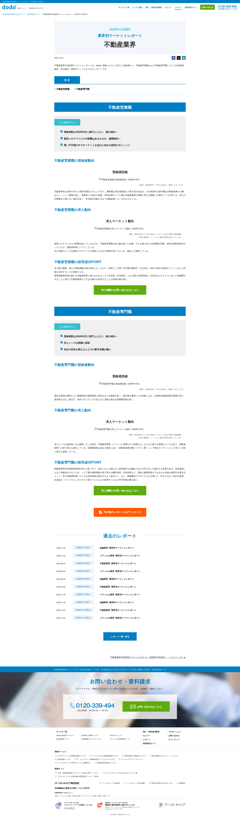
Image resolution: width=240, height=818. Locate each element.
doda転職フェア (62, 739)
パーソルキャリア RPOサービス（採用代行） (75, 763)
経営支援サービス (64, 759)
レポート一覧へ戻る (120, 636)
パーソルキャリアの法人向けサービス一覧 (121, 773)
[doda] (14, 6)
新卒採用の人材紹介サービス (135, 756)
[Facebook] (173, 57)
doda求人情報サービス (90, 735)
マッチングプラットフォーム (131, 759)
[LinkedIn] (184, 57)
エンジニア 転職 (65, 796)
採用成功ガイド (191, 7)
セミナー (168, 7)
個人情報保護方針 (69, 808)
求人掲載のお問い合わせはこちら (120, 290)
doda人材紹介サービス (65, 735)
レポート (178, 7)
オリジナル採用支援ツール (120, 739)
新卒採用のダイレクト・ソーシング (165, 756)
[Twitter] (179, 57)
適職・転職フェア (104, 796)
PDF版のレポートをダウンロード (122, 512)
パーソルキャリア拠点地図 (135, 783)
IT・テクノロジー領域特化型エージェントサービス (96, 759)
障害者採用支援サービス (107, 763)
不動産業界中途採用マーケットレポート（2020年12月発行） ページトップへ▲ (148, 657)
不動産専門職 (82, 89)
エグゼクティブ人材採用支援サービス (72, 756)
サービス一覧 (123, 7)
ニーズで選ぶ (137, 7)
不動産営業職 (63, 89)
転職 (56, 796)
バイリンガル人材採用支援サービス (105, 756)
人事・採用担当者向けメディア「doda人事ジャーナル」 (79, 773)
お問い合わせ (207, 7)
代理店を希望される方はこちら (162, 783)
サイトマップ (173, 739)
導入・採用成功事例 (154, 7)
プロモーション (174, 731)
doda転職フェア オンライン (91, 739)
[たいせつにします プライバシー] (58, 805)
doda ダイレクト (116, 735)
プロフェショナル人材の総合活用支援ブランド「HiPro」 (79, 776)
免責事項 (182, 783)
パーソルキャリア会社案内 (111, 783)
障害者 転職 (76, 796)
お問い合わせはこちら (149, 706)
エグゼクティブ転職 (89, 796)
